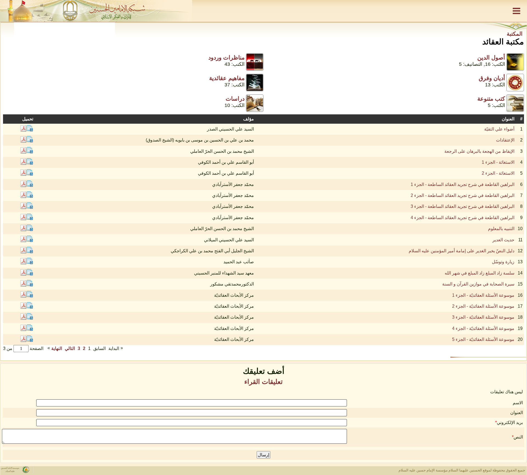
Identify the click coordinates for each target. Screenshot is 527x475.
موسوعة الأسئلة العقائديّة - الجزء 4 (483, 328)
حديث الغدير (503, 240)
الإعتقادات (505, 140)
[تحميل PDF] (23, 130)
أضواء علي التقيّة (499, 129)
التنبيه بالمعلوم (501, 228)
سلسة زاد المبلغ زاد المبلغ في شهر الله (479, 273)
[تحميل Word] (30, 130)
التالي (70, 348)
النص (518, 437)
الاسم (518, 402)
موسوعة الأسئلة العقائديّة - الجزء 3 (483, 317)
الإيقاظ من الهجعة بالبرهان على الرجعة (479, 151)
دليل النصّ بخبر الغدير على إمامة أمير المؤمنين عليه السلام (461, 250)
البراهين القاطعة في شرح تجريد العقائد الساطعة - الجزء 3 (462, 206)
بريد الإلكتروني (510, 422)
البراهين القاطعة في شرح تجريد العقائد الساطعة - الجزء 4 (462, 217)
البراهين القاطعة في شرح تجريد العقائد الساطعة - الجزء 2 (462, 195)
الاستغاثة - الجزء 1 (498, 162)
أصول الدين (491, 57)
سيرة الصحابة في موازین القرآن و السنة (478, 284)
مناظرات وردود (226, 57)
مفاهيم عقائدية (227, 78)
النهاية (56, 348)
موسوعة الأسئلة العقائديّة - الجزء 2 (483, 306)
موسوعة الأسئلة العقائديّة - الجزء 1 (483, 295)
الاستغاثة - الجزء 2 (498, 173)
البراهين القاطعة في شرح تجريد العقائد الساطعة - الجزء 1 (462, 184)
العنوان (516, 412)
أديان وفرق (492, 78)
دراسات (235, 98)
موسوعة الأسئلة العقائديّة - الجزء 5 (483, 339)
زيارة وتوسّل (503, 261)
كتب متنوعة (491, 98)
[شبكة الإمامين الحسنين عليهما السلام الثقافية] (263, 11)
